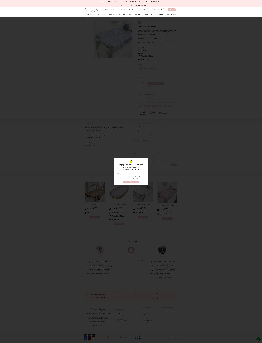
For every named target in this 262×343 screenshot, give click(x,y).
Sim (133, 178)
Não (137, 178)
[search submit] (132, 9)
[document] (131, 171)
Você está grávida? (135, 176)
